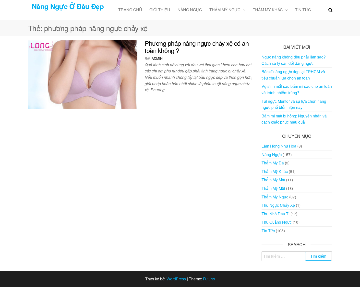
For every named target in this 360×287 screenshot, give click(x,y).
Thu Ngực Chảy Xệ (278, 205)
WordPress (176, 279)
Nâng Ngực (190, 9)
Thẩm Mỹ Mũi (273, 188)
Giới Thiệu (159, 9)
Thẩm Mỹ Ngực (224, 9)
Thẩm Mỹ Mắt (273, 180)
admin (157, 58)
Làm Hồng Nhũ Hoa (279, 146)
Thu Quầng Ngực (277, 222)
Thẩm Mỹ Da (273, 163)
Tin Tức (303, 9)
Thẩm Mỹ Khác (268, 9)
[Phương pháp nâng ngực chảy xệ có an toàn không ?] (82, 73)
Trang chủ (130, 9)
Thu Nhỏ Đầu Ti (275, 214)
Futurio (209, 279)
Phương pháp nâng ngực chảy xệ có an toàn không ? (197, 46)
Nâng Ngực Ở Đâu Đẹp (68, 6)
